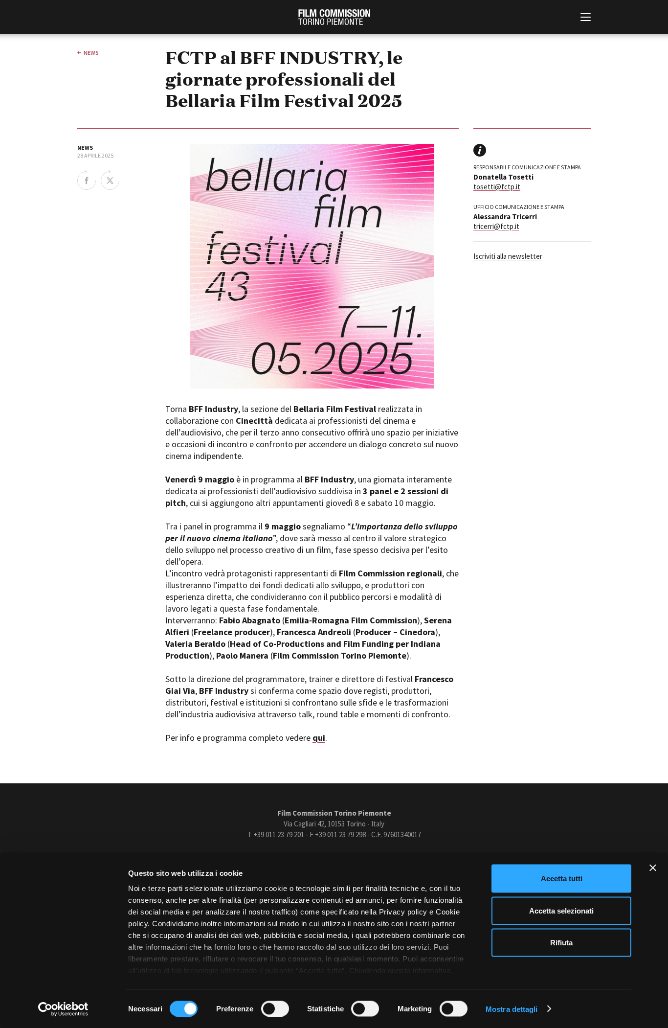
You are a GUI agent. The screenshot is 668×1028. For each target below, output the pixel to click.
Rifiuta (561, 942)
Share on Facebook (86, 179)
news (91, 52)
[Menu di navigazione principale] (585, 18)
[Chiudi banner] (652, 868)
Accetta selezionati (561, 910)
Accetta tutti (561, 878)
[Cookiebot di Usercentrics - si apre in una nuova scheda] (63, 1009)
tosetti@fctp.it (496, 186)
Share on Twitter (110, 179)
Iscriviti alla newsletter (507, 256)
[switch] (275, 1008)
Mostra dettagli (512, 1009)
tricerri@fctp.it (496, 226)
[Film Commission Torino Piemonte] (334, 17)
